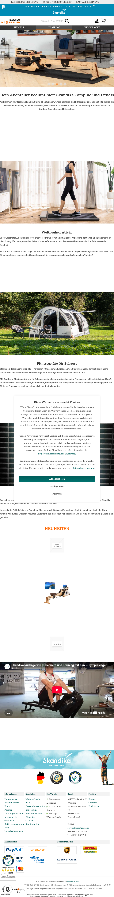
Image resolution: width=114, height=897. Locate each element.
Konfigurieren (57, 486)
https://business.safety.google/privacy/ (57, 454)
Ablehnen (57, 494)
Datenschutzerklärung (83, 468)
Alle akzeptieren (57, 479)
